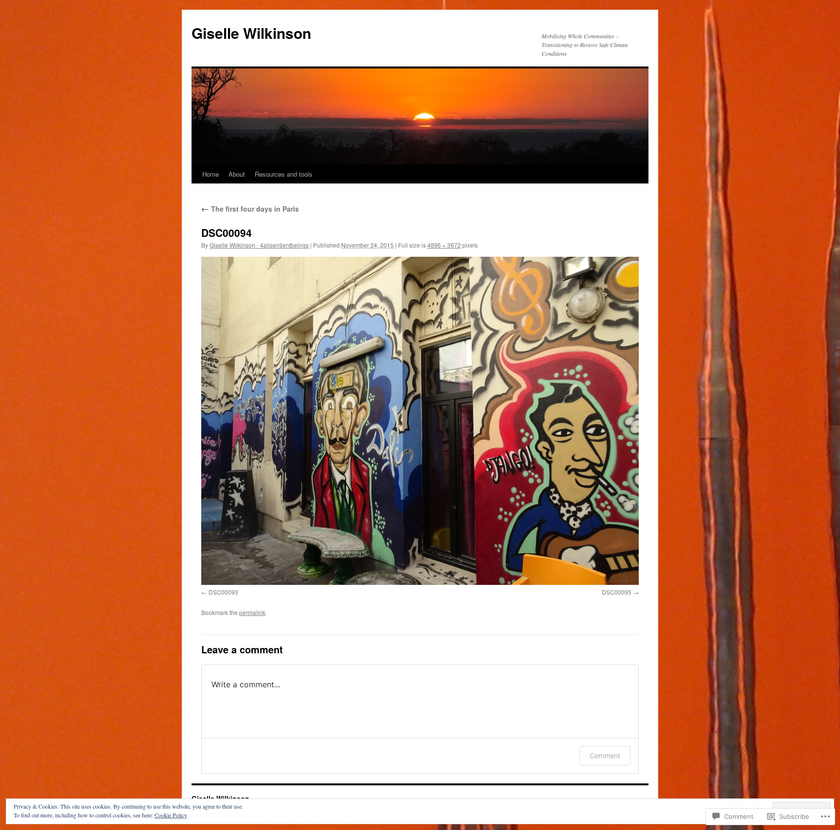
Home (210, 174)
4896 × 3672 (444, 245)
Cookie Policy (171, 815)
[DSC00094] (420, 420)
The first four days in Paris (250, 209)
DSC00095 (616, 592)
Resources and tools (284, 174)
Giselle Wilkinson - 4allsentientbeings (259, 245)
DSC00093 (223, 592)
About (236, 174)
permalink (252, 612)
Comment (605, 755)
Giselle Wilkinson (251, 32)
